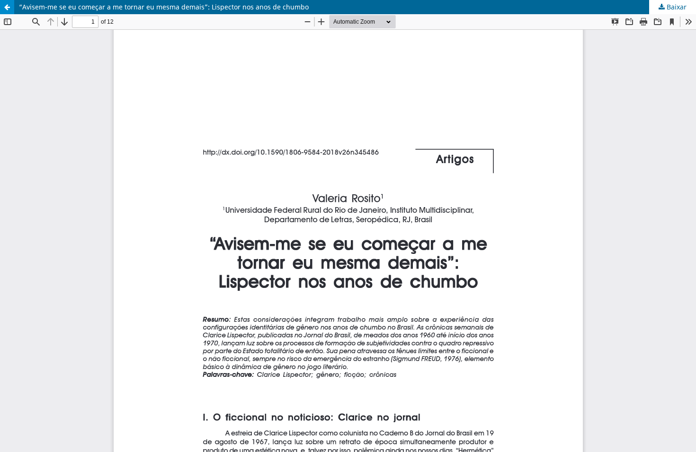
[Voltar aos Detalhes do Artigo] (7, 7)
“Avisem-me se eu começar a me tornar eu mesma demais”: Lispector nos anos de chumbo (164, 6)
